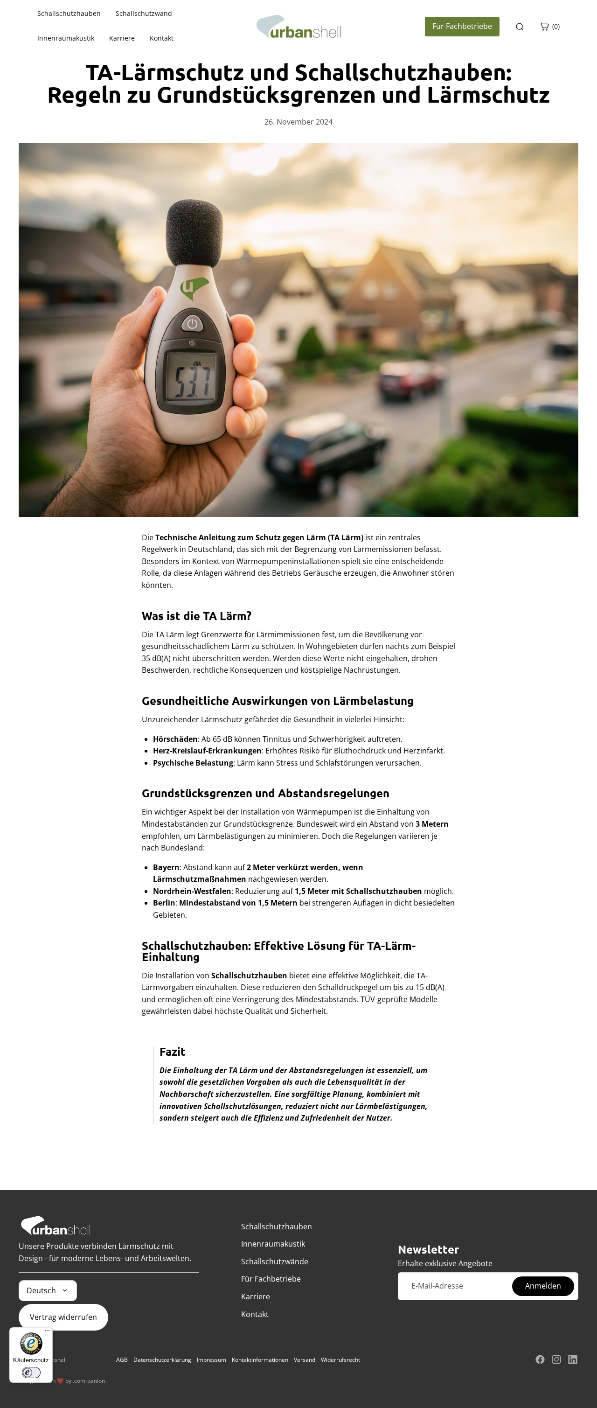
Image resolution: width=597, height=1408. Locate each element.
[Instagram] (556, 1359)
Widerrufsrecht (340, 1360)
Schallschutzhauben (69, 13)
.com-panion (89, 1381)
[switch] (31, 1372)
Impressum (211, 1360)
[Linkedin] (572, 1359)
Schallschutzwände (274, 1261)
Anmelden (543, 1286)
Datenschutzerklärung (162, 1360)
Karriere (122, 38)
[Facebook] (540, 1359)
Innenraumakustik (65, 38)
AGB (122, 1360)
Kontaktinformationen (260, 1360)
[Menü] (47, 1332)
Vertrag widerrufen (63, 1317)
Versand (304, 1360)
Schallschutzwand (144, 13)
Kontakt (162, 38)
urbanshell (53, 1360)
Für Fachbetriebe (462, 26)
